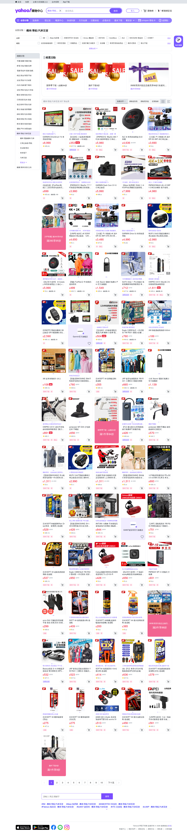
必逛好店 (106, 20)
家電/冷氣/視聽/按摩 (24, 66)
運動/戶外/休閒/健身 (24, 128)
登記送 (48, 20)
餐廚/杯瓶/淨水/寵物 (24, 119)
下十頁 (111, 782)
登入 (133, 10)
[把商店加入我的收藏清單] (89, 343)
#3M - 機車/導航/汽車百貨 (52, 804)
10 (101, 782)
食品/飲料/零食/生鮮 (24, 104)
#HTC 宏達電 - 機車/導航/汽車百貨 (125, 806)
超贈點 (165, 20)
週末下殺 (118, 20)
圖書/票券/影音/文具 (24, 167)
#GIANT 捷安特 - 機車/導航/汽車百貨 (92, 806)
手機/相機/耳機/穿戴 (24, 61)
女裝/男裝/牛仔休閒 (24, 80)
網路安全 (151, 829)
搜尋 (107, 796)
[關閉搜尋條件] (60, 10)
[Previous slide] (43, 119)
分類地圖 (168, 829)
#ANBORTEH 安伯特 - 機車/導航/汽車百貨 (117, 804)
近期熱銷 (155, 101)
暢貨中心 (59, 20)
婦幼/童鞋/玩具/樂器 (24, 114)
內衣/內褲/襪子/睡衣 (24, 85)
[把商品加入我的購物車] (62, 149)
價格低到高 (133, 101)
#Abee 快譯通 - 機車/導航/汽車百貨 (81, 804)
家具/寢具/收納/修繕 (24, 124)
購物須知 (141, 829)
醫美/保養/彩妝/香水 (24, 95)
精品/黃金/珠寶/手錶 (24, 75)
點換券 (36, 20)
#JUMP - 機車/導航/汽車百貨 (155, 806)
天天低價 (83, 20)
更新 (169, 825)
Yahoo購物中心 (29, 11)
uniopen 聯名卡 (149, 20)
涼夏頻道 (95, 20)
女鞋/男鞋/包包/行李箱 (25, 90)
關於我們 (132, 829)
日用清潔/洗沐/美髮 (24, 99)
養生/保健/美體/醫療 (24, 109)
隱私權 (159, 829)
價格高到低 (145, 101)
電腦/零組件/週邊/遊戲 (25, 70)
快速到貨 (71, 20)
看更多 (129, 20)
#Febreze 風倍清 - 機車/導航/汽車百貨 (58, 806)
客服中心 (122, 829)
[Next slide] (64, 119)
